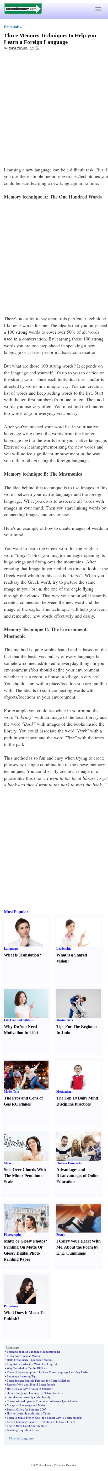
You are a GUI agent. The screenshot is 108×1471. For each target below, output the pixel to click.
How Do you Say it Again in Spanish (29, 1388)
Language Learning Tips (22, 1376)
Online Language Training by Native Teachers (35, 1392)
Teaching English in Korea (23, 1430)
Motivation (63, 1091)
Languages (11, 948)
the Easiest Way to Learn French (61, 1417)
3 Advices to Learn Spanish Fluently (29, 1397)
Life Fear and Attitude (19, 1020)
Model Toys (11, 1091)
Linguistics (13, 1364)
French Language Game (21, 1421)
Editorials (11, 27)
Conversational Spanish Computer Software (33, 1401)
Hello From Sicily (17, 1359)
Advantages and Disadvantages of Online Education (77, 1175)
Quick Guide (70, 1401)
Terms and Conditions (66, 1465)
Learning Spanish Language (24, 1351)
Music (8, 1163)
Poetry (60, 1234)
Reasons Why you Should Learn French (31, 1384)
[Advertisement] (54, 109)
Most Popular (16, 911)
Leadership (64, 948)
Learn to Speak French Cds (23, 1417)
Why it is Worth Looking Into (40, 1364)
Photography (12, 1234)
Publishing (11, 1306)
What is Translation (21, 955)
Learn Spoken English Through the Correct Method (38, 1380)
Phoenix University (69, 1163)
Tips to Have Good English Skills (27, 1425)
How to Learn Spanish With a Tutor (28, 1413)
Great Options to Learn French (57, 1421)
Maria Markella (18, 47)
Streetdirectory (46, 1465)
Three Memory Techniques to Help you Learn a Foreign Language (50, 38)
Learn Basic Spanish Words (23, 1355)
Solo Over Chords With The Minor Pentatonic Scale (25, 1175)
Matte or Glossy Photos (24, 1241)
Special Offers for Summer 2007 (26, 1409)
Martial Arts (64, 1020)
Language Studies (41, 1359)
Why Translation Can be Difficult (27, 1368)
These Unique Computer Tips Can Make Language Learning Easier (47, 1372)
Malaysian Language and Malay (26, 1405)
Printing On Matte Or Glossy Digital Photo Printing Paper (23, 1253)
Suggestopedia (51, 1351)
